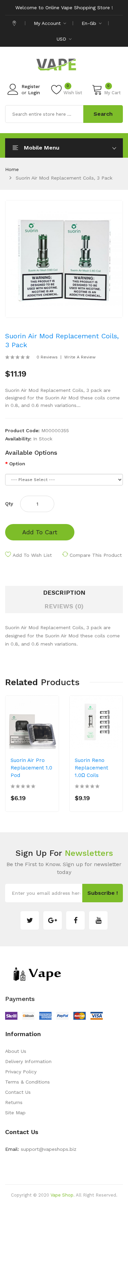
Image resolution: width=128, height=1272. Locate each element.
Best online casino (88, 1205)
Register (31, 86)
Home (12, 169)
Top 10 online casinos (103, 1267)
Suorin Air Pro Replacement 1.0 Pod (31, 767)
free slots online (57, 1236)
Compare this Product (96, 555)
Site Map (15, 1112)
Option (17, 463)
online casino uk (55, 1215)
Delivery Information (28, 1061)
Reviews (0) (64, 606)
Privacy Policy (21, 1071)
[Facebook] (75, 920)
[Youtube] (98, 920)
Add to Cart (39, 532)
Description (64, 592)
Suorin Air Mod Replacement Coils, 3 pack (64, 178)
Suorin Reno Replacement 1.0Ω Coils (91, 767)
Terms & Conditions (27, 1082)
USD (62, 39)
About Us (15, 1051)
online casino (64, 1267)
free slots (71, 1246)
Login (34, 92)
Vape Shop (62, 1195)
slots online (95, 1246)
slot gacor (33, 1256)
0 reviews (47, 357)
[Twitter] (29, 920)
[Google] (52, 920)
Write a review (80, 357)
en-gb (90, 23)
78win (81, 1215)
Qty (9, 503)
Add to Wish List (32, 555)
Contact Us (18, 1092)
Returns (14, 1102)
